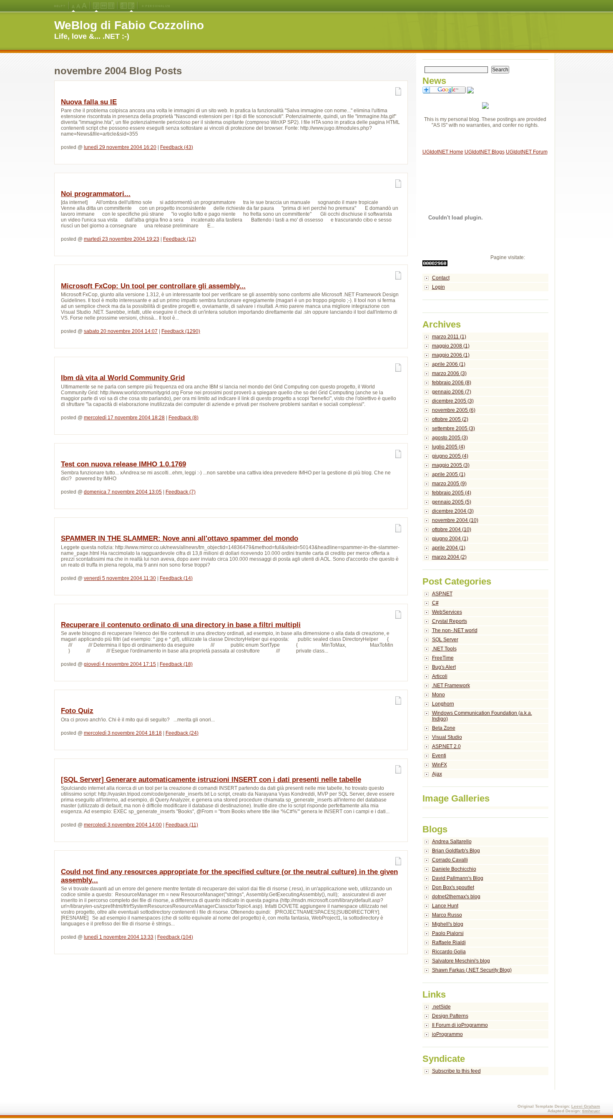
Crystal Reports (449, 621)
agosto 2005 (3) (450, 438)
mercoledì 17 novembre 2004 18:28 (124, 418)
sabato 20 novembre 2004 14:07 (121, 331)
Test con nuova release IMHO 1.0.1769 (123, 464)
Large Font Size (78, 6)
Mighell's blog (447, 924)
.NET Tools (444, 649)
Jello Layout (96, 6)
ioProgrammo (447, 1034)
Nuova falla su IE (89, 102)
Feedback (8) (183, 418)
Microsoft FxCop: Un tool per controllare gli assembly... (153, 286)
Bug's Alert (444, 667)
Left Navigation (124, 6)
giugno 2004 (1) (450, 539)
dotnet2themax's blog (456, 897)
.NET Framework (451, 685)
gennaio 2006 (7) (451, 392)
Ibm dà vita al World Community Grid (123, 378)
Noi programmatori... (96, 194)
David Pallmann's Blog (457, 878)
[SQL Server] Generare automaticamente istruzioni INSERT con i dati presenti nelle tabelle (211, 780)
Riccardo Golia (449, 952)
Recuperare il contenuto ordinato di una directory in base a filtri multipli (181, 625)
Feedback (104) (175, 937)
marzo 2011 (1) (449, 337)
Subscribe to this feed (456, 1071)
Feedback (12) (179, 239)
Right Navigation (131, 6)
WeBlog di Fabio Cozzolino (129, 25)
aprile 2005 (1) (448, 474)
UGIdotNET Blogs (485, 152)
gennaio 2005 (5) (451, 502)
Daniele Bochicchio (454, 869)
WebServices (447, 612)
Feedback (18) (176, 664)
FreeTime (443, 658)
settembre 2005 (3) (453, 428)
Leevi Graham (585, 1106)
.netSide (441, 1007)
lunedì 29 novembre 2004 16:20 (120, 147)
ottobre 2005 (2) (450, 419)
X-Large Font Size (84, 6)
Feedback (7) (181, 492)
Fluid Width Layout (103, 6)
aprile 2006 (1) (448, 364)
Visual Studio (447, 737)
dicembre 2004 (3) (453, 511)
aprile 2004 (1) (448, 548)
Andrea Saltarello (452, 841)
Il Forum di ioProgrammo (460, 1025)
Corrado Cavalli (450, 860)
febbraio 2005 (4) (451, 493)
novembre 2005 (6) (453, 410)
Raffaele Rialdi (449, 942)
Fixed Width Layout (111, 6)
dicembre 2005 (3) (453, 401)
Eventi (439, 756)
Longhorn (443, 704)
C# (435, 603)
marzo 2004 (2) (449, 557)
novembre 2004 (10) (455, 520)
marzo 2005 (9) (449, 483)
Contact (441, 278)
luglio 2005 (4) (448, 447)
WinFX (439, 765)
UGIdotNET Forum (527, 152)
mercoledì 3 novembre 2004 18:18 (123, 733)
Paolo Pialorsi (448, 933)
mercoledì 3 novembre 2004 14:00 (123, 825)
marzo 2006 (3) (449, 373)
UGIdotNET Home (442, 152)
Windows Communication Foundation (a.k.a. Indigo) (482, 716)
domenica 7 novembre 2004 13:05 (123, 492)
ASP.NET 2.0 (446, 746)
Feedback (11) (182, 825)
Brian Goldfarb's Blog (456, 851)
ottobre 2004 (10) (451, 529)
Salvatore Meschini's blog (461, 961)
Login (438, 287)
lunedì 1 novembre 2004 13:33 (118, 937)
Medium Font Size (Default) (73, 6)
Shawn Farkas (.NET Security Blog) (472, 970)
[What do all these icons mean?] (59, 6)
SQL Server (445, 640)
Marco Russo (447, 915)
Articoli (439, 676)
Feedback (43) (176, 147)
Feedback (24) (182, 733)
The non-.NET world (454, 630)
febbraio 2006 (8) (451, 383)
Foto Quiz (77, 711)
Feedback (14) (176, 578)
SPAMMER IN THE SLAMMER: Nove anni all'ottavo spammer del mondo (179, 538)
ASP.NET (442, 594)
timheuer (591, 1111)
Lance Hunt (445, 906)
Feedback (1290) (180, 331)
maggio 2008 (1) (451, 346)
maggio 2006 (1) (451, 355)
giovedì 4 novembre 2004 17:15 (120, 664)
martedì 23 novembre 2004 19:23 (121, 239)
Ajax (437, 774)
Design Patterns (450, 1016)
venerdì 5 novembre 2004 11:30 (120, 578)
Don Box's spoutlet (453, 887)
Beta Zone (443, 728)
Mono (438, 695)
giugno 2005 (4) (450, 456)
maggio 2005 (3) (451, 465)
